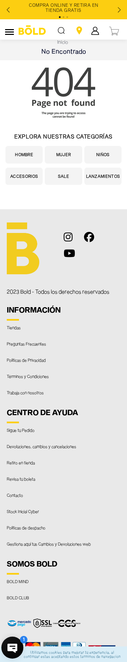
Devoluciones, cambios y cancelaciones (41, 446)
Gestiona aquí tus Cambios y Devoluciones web (49, 543)
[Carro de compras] (114, 30)
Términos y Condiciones (28, 376)
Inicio (62, 42)
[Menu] (9, 30)
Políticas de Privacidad (26, 360)
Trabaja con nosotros (25, 392)
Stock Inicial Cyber (23, 511)
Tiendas (14, 327)
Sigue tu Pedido (21, 430)
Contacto (15, 495)
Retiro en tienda (21, 462)
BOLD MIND (17, 581)
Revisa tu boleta (21, 478)
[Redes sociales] (72, 240)
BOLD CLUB (18, 597)
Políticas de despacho (26, 527)
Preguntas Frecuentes (26, 343)
